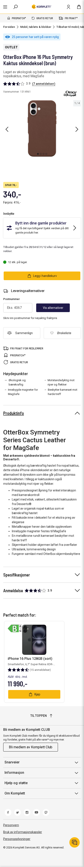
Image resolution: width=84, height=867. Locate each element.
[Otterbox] (70, 93)
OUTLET (11, 47)
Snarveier (12, 762)
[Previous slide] (7, 129)
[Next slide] (77, 129)
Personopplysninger (16, 839)
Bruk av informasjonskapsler (22, 832)
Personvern (11, 825)
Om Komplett (15, 793)
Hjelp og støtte (16, 783)
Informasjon (14, 773)
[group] (42, 128)
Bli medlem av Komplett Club (30, 747)
